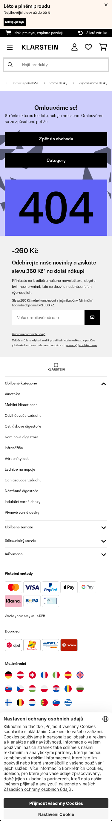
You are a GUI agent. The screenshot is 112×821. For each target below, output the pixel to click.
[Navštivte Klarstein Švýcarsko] (32, 675)
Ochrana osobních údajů (28, 334)
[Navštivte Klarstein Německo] (8, 675)
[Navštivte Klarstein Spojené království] (80, 675)
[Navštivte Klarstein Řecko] (68, 703)
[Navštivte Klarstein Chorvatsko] (56, 688)
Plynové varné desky (93, 83)
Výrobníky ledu (17, 458)
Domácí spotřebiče (25, 83)
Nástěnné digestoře (21, 491)
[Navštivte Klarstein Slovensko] (8, 688)
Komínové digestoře (22, 437)
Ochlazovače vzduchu (23, 480)
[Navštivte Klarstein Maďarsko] (32, 688)
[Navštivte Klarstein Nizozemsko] (32, 702)
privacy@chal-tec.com (81, 345)
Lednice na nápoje (20, 469)
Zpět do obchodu (56, 138)
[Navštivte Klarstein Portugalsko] (44, 702)
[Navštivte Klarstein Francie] (44, 675)
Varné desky (59, 83)
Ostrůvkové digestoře (23, 426)
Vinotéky (12, 394)
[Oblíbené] (88, 47)
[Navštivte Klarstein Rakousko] (20, 675)
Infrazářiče (14, 448)
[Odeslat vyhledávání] (10, 64)
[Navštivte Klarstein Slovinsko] (56, 702)
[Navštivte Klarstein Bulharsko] (80, 688)
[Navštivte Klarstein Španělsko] (68, 675)
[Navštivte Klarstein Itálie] (56, 675)
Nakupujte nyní (14, 21)
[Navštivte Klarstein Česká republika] (20, 688)
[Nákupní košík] (103, 47)
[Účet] (74, 47)
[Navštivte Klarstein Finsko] (8, 702)
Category (56, 160)
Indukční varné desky (22, 501)
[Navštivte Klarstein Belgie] (20, 702)
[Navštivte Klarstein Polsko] (44, 688)
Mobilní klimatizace (21, 404)
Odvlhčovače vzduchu (23, 415)
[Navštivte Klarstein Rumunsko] (68, 688)
